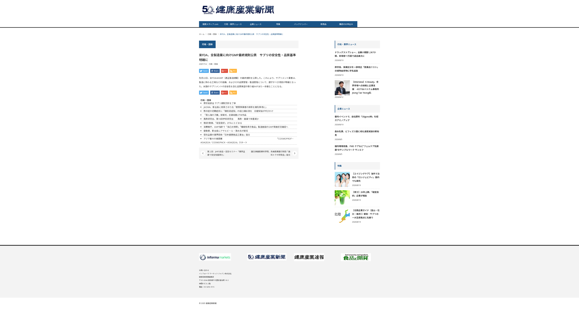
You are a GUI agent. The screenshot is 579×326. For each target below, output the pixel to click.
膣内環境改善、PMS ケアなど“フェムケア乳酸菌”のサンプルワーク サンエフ (357, 148)
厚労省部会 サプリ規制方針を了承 (220, 103)
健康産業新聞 (211, 303)
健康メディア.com (210, 24)
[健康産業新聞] (238, 9)
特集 (278, 24)
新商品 (323, 24)
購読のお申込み (346, 24)
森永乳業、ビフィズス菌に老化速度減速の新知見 (357, 133)
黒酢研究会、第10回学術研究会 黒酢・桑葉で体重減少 (231, 118)
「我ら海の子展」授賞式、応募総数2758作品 (225, 114)
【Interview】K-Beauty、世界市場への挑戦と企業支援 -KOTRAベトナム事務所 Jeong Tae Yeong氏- (365, 87)
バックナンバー (301, 24)
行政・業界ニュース (233, 24)
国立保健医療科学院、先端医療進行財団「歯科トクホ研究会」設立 (270, 153)
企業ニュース (255, 24)
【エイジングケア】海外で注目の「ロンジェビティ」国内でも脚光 (366, 177)
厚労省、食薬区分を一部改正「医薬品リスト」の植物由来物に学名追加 (357, 69)
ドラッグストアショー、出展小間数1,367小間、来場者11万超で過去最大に (355, 54)
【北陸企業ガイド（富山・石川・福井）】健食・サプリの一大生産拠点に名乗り (366, 214)
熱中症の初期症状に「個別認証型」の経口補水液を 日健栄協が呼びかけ (238, 111)
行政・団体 (212, 34)
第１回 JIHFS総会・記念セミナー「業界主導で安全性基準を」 (226, 153)
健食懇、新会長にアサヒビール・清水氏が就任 (226, 130)
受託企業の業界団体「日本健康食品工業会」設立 (227, 134)
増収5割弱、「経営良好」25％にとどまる (223, 122)
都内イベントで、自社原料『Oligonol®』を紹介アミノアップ (356, 118)
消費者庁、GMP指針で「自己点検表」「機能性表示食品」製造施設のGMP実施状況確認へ (246, 126)
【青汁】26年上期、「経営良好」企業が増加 (365, 194)
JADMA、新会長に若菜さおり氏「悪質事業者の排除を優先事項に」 (235, 107)
